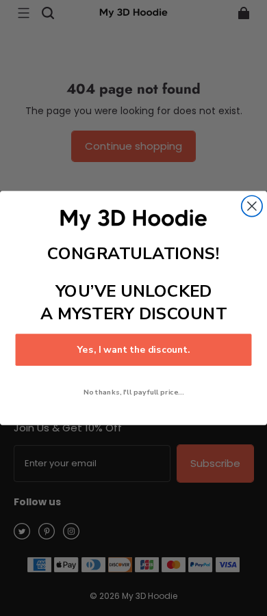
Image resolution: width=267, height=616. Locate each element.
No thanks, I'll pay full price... (133, 392)
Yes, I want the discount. (133, 349)
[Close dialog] (252, 206)
